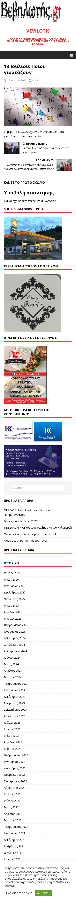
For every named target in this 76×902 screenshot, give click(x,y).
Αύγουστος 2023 (14, 716)
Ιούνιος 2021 (12, 859)
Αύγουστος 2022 (14, 788)
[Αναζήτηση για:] (38, 488)
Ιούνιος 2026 (12, 573)
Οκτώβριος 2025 (14, 599)
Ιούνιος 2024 (12, 657)
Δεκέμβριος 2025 (15, 592)
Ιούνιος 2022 (12, 801)
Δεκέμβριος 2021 (15, 840)
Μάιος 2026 (11, 579)
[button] (70, 55)
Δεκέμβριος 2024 (15, 638)
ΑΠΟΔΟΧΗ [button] (43, 893)
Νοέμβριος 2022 (14, 774)
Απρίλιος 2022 (13, 814)
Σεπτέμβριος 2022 (15, 781)
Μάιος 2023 (11, 736)
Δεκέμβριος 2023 (15, 697)
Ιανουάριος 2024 (14, 690)
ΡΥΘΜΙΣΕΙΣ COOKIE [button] (19, 893)
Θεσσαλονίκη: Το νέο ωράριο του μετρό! (30, 534)
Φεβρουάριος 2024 (16, 683)
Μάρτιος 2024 (12, 677)
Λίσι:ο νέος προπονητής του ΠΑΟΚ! (26, 540)
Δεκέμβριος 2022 (15, 768)
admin (35, 80)
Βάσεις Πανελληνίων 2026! (21, 521)
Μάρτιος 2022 (12, 820)
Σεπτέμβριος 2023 (15, 709)
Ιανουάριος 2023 (14, 762)
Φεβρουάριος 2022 (16, 827)
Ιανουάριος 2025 (14, 631)
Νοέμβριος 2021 (14, 846)
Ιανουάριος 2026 (14, 586)
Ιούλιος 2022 (12, 794)
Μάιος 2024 (11, 664)
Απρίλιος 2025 (13, 612)
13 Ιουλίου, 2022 (16, 80)
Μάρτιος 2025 (12, 618)
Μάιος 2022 (11, 807)
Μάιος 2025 (11, 605)
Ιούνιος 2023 (12, 729)
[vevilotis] (38, 21)
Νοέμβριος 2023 (14, 703)
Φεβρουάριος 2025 (16, 625)
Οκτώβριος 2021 (14, 853)
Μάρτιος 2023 (12, 749)
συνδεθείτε (48, 201)
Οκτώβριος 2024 (14, 644)
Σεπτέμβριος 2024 (15, 651)
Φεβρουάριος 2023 (16, 755)
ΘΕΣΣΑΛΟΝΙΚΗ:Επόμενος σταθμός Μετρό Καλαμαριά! (38, 527)
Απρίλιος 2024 (13, 670)
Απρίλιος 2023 (13, 742)
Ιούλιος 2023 (12, 722)
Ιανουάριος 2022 (14, 833)
